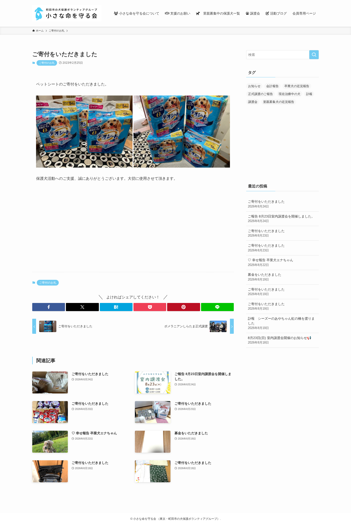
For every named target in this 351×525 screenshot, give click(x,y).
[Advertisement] (133, 230)
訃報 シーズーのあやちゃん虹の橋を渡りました (281, 323)
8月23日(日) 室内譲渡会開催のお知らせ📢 (279, 340)
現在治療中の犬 (289, 94)
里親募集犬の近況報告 (278, 102)
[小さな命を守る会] (66, 13)
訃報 (309, 94)
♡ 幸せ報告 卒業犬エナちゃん (270, 262)
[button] (48, 307)
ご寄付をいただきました (266, 204)
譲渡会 (252, 102)
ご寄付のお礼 (47, 62)
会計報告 (272, 86)
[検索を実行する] (314, 54)
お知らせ (254, 86)
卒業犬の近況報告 (296, 86)
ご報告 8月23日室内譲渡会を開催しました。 (281, 218)
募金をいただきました (264, 277)
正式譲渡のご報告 (260, 94)
